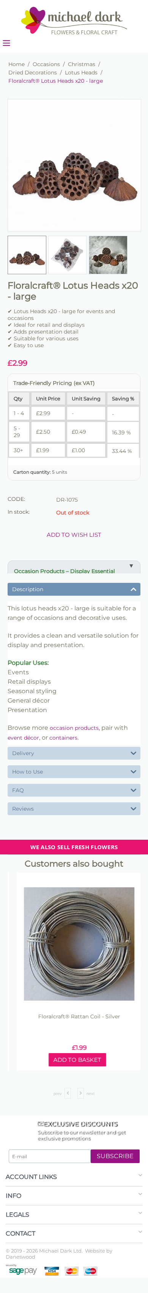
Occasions (46, 64)
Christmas (81, 64)
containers (63, 737)
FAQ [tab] (18, 790)
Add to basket (72, 1059)
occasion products (74, 728)
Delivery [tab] (23, 753)
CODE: (16, 499)
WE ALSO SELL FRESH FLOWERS (74, 847)
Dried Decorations (32, 72)
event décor (23, 737)
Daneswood (20, 1257)
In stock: (19, 511)
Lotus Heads (81, 72)
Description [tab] (27, 589)
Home (16, 64)
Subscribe (115, 1156)
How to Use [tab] (27, 771)
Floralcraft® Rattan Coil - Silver (74, 1016)
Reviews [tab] (23, 808)
